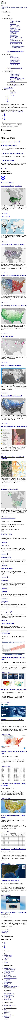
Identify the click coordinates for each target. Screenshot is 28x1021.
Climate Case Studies (15, 29)
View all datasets (5, 931)
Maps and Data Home (9, 993)
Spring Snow (5, 602)
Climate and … (7, 975)
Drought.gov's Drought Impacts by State (14, 426)
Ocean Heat (4, 580)
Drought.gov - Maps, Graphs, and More (13, 689)
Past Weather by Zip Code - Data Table (13, 849)
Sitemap (12, 95)
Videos (11, 39)
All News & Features (15, 21)
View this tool (4, 213)
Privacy (5, 1010)
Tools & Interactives (15, 63)
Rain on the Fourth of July (9, 489)
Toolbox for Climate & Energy (17, 78)
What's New (13, 92)
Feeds (5, 960)
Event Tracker (13, 33)
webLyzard (9, 126)
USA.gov (6, 1019)
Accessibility (7, 1012)
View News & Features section (15, 51)
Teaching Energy (14, 77)
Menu (2, 1)
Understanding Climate (15, 47)
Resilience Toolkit (8, 88)
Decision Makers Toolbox (16, 40)
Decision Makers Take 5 (16, 37)
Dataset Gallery (14, 61)
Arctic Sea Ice (5, 545)
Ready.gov (6, 1017)
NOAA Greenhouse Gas (16, 43)
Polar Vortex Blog (14, 25)
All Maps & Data (14, 57)
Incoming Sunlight (7, 612)
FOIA (5, 1013)
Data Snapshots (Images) (8, 145)
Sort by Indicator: (5, 529)
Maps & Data (7, 54)
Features (12, 44)
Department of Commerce (10, 1008)
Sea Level (4, 591)
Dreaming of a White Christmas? (11, 396)
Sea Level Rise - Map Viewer (10, 880)
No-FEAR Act (7, 1016)
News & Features (8, 18)
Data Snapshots (14, 64)
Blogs (11, 22)
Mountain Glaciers (7, 568)
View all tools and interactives (8, 518)
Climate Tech (13, 35)
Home (11, 19)
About (5, 89)
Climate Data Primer (15, 60)
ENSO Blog (13, 24)
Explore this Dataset (5, 672)
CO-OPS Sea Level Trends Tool (11, 365)
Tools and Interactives (10, 142)
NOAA (5, 1009)
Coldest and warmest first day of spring (13, 275)
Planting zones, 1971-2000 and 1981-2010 (14, 305)
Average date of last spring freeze (11, 186)
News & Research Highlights (17, 46)
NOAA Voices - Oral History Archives (12, 720)
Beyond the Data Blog (15, 26)
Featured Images (14, 36)
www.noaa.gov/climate (17, 111)
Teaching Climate (8, 71)
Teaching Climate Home (10, 1005)
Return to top (4, 932)
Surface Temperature (7, 623)
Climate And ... (13, 28)
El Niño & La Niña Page (16, 42)
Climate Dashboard (14, 31)
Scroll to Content (7, 182)
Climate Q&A (13, 32)
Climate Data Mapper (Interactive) (12, 153)
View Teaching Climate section (15, 85)
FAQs (11, 93)
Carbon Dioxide (6, 557)
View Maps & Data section (14, 68)
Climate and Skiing (7, 336)
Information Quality (8, 1015)
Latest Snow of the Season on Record (12, 244)
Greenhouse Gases (6, 534)
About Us (12, 91)
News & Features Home (10, 968)
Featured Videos (8, 983)
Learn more (4, 168)
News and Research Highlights (11, 986)
